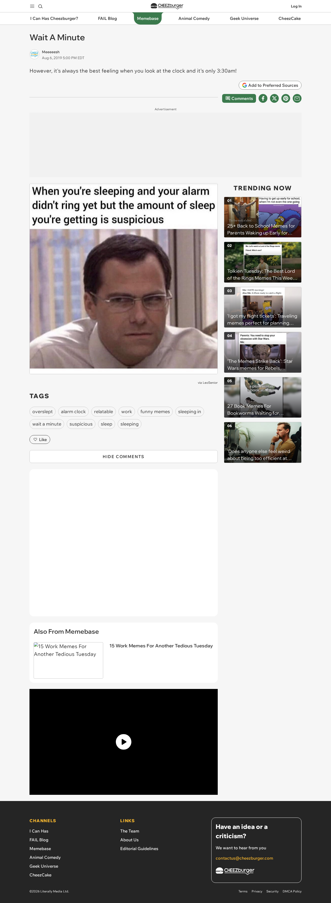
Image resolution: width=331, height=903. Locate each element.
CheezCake (40, 874)
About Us (129, 839)
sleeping (130, 424)
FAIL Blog (38, 839)
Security (272, 891)
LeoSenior (210, 382)
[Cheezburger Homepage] (167, 6)
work (126, 411)
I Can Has (38, 831)
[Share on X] (274, 98)
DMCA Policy (292, 891)
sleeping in (189, 411)
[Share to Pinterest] (285, 98)
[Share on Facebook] (263, 98)
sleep (106, 424)
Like (43, 439)
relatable (103, 411)
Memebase (40, 848)
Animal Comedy (45, 857)
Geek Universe (43, 866)
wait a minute (46, 424)
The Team (129, 831)
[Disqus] (124, 545)
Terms (242, 891)
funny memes (155, 411)
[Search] (40, 6)
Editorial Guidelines (139, 848)
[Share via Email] (297, 98)
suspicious (81, 424)
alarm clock (73, 411)
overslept (42, 411)
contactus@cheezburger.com (244, 858)
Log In (296, 6)
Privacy (257, 891)
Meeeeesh (50, 52)
